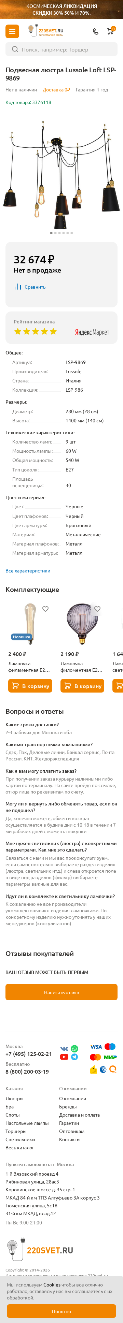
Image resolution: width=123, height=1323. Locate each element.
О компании (72, 1098)
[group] (61, 175)
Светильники (20, 1139)
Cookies (51, 1284)
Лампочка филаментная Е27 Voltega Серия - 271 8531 (30, 666)
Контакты (70, 1139)
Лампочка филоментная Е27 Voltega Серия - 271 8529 (82, 666)
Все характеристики (27, 570)
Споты (12, 1114)
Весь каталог (19, 1147)
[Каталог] (12, 31)
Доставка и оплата (79, 1114)
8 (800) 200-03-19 (27, 1071)
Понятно (61, 1311)
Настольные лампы (27, 1123)
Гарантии (69, 1123)
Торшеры (16, 1131)
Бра (9, 1106)
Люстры (14, 1098)
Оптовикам (71, 1131)
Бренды (68, 1106)
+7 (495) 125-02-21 (28, 1053)
